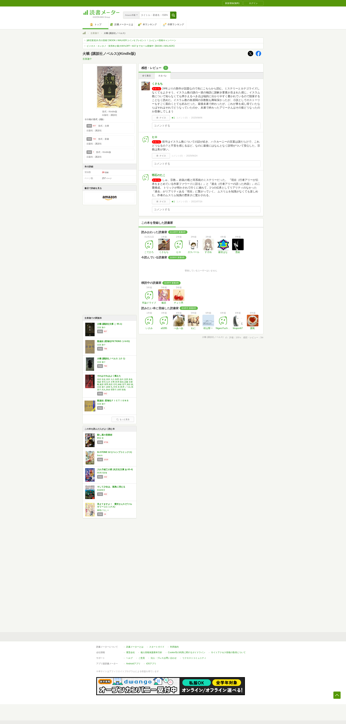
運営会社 (130, 652)
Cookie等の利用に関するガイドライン (186, 652)
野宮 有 (100, 438)
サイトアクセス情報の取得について (228, 652)
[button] (173, 15)
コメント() (182, 118)
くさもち (157, 83)
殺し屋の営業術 (104, 435)
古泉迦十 (94, 33)
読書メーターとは (134, 647)
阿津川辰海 (102, 473)
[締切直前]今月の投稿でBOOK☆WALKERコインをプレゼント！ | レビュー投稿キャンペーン (131, 40)
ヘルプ (129, 658)
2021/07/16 (196, 201)
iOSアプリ (151, 664)
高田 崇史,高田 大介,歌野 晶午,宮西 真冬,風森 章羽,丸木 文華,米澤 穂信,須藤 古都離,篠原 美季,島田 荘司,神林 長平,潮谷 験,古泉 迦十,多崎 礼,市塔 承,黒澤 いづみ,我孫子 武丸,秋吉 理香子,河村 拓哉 (115, 384)
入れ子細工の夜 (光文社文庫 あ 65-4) (115, 469)
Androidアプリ (133, 664)
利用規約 (174, 647)
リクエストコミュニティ (194, 658)
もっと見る (125, 419)
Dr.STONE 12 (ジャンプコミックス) (114, 452)
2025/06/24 (192, 156)
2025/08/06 (196, 118)
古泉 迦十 (101, 327)
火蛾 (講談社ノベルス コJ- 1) (111, 358)
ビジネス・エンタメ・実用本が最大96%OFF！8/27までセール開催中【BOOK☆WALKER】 (131, 46)
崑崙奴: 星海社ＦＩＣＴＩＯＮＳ (113, 400)
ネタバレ (162, 75)
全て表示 (146, 75)
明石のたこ (158, 174)
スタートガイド (156, 647)
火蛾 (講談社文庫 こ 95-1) (109, 324)
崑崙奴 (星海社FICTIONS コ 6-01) (113, 341)
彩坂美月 (101, 490)
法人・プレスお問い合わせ (164, 658)
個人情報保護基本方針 (151, 652)
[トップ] (84, 33)
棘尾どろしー (103, 510)
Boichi (99, 455)
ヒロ (154, 136)
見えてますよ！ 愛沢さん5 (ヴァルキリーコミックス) (114, 505)
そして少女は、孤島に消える (111, 486)
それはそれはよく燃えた (109, 376)
